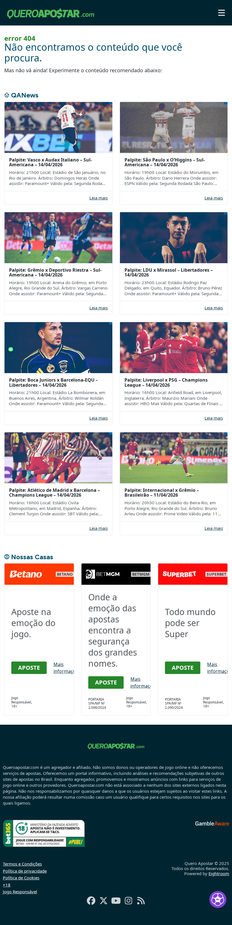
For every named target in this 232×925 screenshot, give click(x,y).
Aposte (29, 667)
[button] (221, 13)
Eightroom (219, 873)
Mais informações (67, 667)
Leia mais (98, 198)
